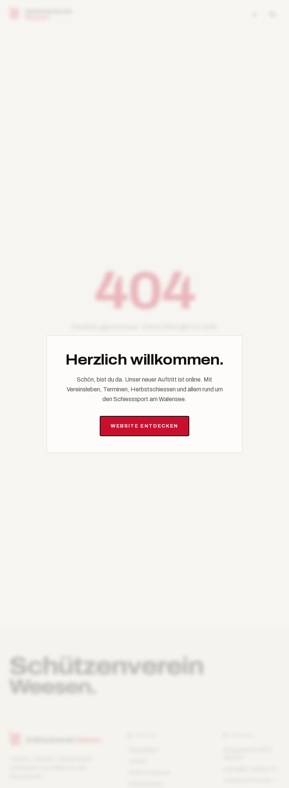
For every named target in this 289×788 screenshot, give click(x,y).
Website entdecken (144, 426)
